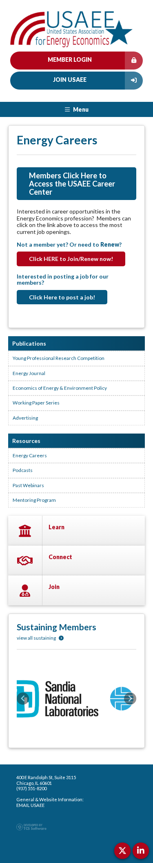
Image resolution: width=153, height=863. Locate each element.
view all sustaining (37, 638)
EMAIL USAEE (30, 805)
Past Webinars (28, 485)
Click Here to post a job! (62, 297)
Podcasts (23, 470)
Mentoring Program (34, 500)
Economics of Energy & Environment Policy (60, 388)
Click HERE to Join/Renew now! (71, 258)
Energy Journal (29, 373)
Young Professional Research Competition (58, 358)
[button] (23, 698)
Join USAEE (69, 79)
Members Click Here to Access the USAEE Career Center (72, 183)
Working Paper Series (36, 403)
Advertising (25, 418)
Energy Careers (30, 455)
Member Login (70, 59)
